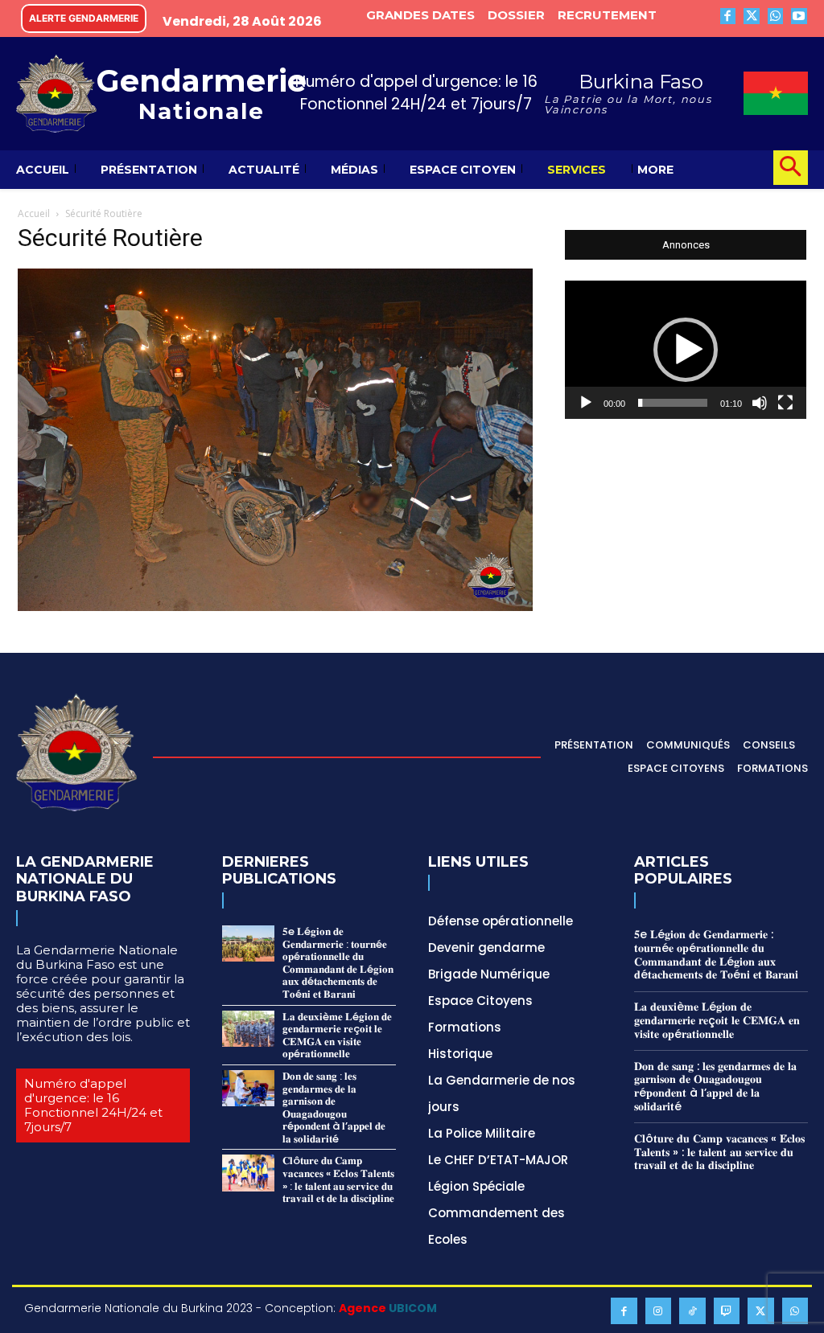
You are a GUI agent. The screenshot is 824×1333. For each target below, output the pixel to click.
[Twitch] (727, 1311)
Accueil (34, 213)
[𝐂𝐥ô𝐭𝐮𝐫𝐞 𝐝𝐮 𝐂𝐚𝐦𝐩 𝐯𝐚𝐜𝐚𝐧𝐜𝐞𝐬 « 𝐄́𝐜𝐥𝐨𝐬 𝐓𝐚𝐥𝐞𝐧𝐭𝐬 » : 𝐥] (248, 1173)
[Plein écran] (785, 403)
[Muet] (760, 403)
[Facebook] (728, 16)
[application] (685, 350)
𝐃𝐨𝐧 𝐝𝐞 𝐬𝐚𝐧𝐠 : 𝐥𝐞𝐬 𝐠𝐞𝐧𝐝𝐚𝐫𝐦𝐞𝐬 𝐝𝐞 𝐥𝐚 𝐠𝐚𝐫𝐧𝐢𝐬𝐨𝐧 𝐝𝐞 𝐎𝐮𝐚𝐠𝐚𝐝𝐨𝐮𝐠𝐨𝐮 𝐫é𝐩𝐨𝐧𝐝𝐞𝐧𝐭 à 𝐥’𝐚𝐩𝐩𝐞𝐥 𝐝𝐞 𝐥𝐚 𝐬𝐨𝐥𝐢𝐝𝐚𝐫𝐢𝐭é (333, 1107)
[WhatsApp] (776, 16)
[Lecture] (586, 403)
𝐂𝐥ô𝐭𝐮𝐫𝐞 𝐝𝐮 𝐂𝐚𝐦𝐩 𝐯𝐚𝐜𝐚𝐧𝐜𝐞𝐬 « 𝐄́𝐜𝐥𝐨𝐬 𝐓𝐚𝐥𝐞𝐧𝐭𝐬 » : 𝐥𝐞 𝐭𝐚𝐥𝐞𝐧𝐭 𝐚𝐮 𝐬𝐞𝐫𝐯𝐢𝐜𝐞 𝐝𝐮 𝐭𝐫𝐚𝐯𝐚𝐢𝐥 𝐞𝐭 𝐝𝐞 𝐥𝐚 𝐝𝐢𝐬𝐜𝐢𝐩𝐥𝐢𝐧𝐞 (338, 1179)
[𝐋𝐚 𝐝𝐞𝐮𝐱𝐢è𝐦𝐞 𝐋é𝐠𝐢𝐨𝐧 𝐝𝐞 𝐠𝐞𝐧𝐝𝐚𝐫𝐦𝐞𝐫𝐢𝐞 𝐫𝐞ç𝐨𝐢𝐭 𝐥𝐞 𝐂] (248, 1029)
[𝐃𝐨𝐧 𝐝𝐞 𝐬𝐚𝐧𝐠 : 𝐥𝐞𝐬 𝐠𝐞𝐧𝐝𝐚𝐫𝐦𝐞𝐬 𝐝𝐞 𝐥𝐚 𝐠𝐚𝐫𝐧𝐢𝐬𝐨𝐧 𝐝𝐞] (248, 1088)
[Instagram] (658, 1311)
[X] (752, 16)
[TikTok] (692, 1311)
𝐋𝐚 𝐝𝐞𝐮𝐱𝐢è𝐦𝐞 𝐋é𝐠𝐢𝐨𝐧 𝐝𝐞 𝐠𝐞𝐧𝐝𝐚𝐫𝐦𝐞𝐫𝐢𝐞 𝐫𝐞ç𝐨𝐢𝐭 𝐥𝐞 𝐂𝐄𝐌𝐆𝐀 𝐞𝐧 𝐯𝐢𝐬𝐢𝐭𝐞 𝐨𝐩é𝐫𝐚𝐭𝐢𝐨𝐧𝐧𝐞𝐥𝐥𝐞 (337, 1035)
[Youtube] (799, 16)
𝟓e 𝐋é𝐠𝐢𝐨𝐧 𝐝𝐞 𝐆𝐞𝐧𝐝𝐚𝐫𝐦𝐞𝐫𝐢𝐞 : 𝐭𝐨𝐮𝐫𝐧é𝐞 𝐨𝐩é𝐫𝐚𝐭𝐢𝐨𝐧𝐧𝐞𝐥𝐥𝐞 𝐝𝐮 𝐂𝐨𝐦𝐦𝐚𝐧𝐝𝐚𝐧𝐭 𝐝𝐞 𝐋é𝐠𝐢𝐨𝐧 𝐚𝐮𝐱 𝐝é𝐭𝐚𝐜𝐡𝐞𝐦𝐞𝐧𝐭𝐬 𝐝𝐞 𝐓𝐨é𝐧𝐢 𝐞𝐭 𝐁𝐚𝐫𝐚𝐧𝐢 (337, 963)
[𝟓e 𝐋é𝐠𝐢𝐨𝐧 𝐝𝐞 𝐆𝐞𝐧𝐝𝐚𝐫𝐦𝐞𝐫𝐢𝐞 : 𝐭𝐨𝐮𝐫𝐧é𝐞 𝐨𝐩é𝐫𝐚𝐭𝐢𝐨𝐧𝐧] (248, 943)
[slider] (672, 403)
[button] (791, 168)
